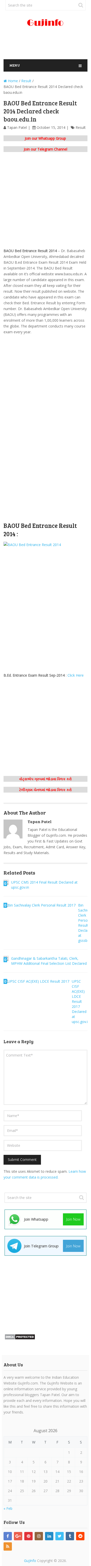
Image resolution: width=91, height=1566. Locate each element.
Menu (14, 65)
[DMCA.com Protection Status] (20, 1338)
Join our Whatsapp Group (45, 138)
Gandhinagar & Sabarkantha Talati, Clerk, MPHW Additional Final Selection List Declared (49, 961)
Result (81, 127)
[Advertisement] (47, 45)
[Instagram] (39, 1536)
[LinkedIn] (49, 1536)
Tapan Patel (17, 127)
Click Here (75, 675)
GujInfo (30, 1560)
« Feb (8, 1508)
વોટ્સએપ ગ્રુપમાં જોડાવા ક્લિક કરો (45, 778)
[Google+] (18, 1536)
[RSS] (8, 1546)
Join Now (73, 1219)
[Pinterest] (28, 1536)
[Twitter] (59, 1536)
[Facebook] (8, 1536)
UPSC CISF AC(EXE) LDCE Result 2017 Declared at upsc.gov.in (81, 1001)
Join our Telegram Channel (45, 149)
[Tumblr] (70, 1536)
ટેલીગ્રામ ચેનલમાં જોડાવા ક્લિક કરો (45, 789)
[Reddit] (80, 1536)
